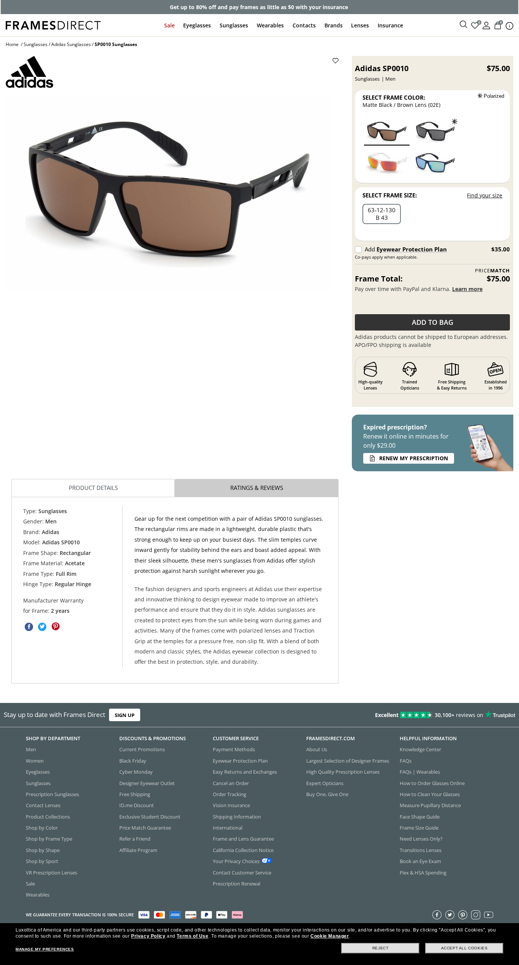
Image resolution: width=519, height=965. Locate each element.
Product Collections (48, 816)
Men (31, 749)
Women (35, 760)
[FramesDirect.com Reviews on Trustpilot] (408, 715)
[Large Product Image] (168, 194)
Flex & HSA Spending (423, 872)
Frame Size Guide (419, 827)
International (227, 827)
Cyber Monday (136, 771)
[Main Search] (463, 25)
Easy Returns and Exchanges (245, 771)
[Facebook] (436, 914)
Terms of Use (192, 936)
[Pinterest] (462, 914)
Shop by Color (42, 827)
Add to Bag (432, 322)
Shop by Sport (42, 861)
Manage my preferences (45, 949)
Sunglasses (234, 25)
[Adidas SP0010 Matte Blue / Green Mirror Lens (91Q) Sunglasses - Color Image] (435, 162)
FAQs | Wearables (420, 771)
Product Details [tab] (93, 488)
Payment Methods (234, 749)
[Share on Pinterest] (55, 627)
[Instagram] (475, 914)
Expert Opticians (324, 783)
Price (492, 270)
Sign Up (124, 714)
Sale (169, 25)
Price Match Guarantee (145, 827)
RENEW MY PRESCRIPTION (413, 458)
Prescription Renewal (236, 883)
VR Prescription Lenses (51, 872)
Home (12, 44)
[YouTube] (488, 914)
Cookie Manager (329, 936)
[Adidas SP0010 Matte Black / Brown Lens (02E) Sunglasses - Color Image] (387, 131)
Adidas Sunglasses (71, 44)
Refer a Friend (134, 838)
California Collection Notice (243, 850)
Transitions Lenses (420, 850)
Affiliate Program (138, 850)
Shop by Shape (43, 850)
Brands (333, 25)
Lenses (360, 25)
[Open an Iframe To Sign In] (486, 25)
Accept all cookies (464, 948)
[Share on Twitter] (42, 627)
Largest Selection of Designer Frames (347, 760)
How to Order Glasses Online (432, 783)
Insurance (390, 25)
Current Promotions (142, 749)
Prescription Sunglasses (52, 794)
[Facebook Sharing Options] (29, 627)
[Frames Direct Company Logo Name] (53, 24)
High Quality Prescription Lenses (343, 771)
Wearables (270, 25)
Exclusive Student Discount (149, 816)
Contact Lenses (43, 805)
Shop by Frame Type (49, 838)
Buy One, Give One (327, 794)
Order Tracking (229, 794)
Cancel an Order (231, 783)
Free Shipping (134, 794)
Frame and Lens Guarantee (243, 838)
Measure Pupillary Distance (430, 805)
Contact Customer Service (242, 872)
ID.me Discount (136, 805)
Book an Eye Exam (420, 861)
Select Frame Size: (389, 195)
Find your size (484, 195)
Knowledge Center (420, 749)
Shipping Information (237, 816)
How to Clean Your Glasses (430, 794)
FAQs (405, 760)
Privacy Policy (148, 936)
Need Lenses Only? (421, 838)
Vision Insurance (231, 805)
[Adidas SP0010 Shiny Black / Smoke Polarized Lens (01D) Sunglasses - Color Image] (435, 131)
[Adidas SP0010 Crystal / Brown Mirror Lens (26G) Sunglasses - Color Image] (387, 162)
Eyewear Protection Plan (412, 249)
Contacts (304, 25)
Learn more (467, 289)
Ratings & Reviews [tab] (256, 488)
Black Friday (132, 760)
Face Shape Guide (420, 816)
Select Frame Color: (393, 97)
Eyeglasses (197, 25)
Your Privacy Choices (236, 861)
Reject (380, 948)
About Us (316, 749)
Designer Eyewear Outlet (147, 783)
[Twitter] (449, 914)
